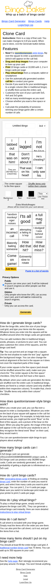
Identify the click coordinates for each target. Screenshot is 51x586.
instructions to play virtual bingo (15, 512)
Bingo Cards (35, 21)
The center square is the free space (13, 185)
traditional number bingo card (14, 548)
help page (13, 561)
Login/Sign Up (25, 25)
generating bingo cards (16, 479)
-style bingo (29, 53)
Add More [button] (11, 269)
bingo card (5, 481)
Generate (25, 312)
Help (47, 21)
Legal (25, 579)
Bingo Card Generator (14, 21)
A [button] (6, 33)
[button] (8, 194)
